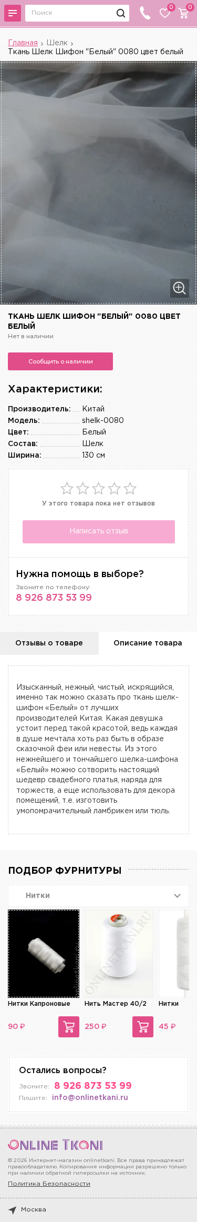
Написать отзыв (98, 531)
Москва (33, 1210)
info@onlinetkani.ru (90, 1098)
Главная (23, 43)
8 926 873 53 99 (54, 598)
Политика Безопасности (49, 1184)
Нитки (169, 1004)
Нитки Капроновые (39, 1004)
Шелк (57, 43)
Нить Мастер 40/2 (116, 1004)
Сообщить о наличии (60, 361)
